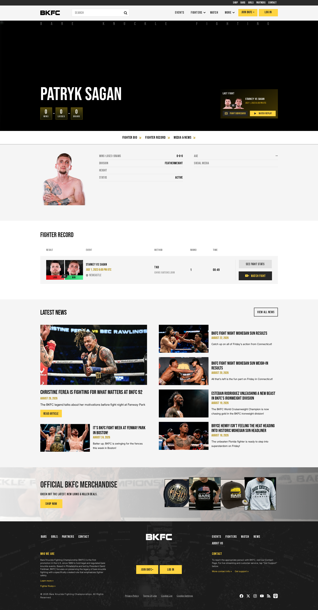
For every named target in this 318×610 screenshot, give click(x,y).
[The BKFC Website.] (159, 537)
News (257, 537)
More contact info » (222, 571)
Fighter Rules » (48, 586)
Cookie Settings (185, 595)
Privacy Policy (132, 595)
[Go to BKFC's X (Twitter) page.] (248, 596)
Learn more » (47, 580)
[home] (50, 12)
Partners (68, 537)
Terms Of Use (150, 595)
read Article (51, 414)
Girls (54, 537)
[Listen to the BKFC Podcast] (275, 596)
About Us (217, 543)
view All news (265, 312)
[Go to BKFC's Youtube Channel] (262, 596)
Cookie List (166, 595)
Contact (83, 537)
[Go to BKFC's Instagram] (255, 596)
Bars (44, 537)
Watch (245, 537)
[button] (197, 13)
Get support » (242, 571)
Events (216, 537)
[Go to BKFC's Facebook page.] (241, 596)
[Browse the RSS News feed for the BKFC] (268, 596)
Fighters (231, 537)
